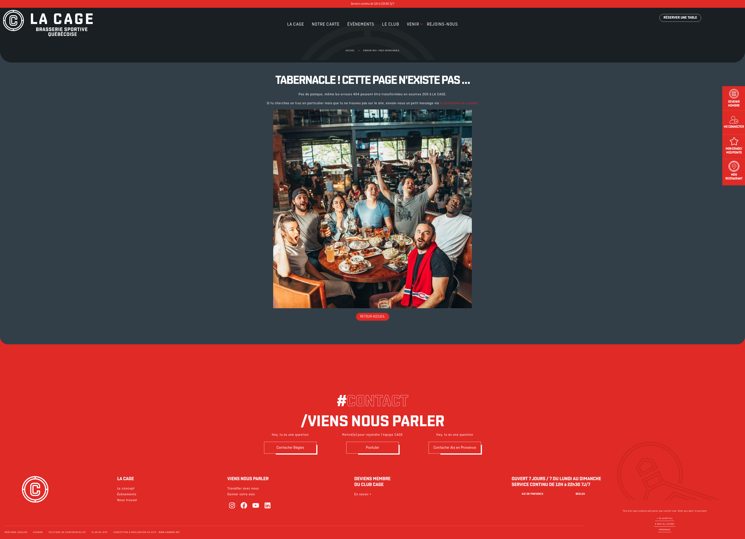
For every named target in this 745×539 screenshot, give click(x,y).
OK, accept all (665, 518)
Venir (413, 24)
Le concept (126, 489)
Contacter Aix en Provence (454, 447)
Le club (390, 24)
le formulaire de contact (459, 103)
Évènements (360, 24)
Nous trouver (127, 500)
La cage (295, 24)
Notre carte (326, 24)
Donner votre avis (241, 494)
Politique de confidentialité (67, 532)
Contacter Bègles (290, 447)
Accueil (350, 50)
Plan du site (99, 532)
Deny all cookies (665, 524)
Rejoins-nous (442, 24)
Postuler (372, 447)
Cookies (38, 532)
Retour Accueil (372, 317)
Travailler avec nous (243, 489)
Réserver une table (680, 18)
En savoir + (363, 494)
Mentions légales (16, 532)
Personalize (664, 530)
